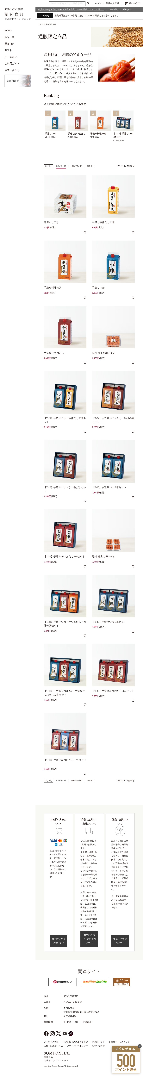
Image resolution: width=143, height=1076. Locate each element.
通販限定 (9, 43)
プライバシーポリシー (77, 1046)
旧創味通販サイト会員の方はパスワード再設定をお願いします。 (86, 15)
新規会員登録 (112, 3)
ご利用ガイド (12, 63)
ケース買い (10, 57)
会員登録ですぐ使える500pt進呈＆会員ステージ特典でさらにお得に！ (71, 9)
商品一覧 (9, 37)
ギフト (8, 50)
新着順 (89, 166)
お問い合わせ (12, 70)
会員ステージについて (119, 1042)
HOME (8, 30)
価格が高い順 (77, 166)
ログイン (99, 3)
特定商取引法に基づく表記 (75, 1042)
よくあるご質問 (51, 1042)
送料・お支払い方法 (53, 1046)
